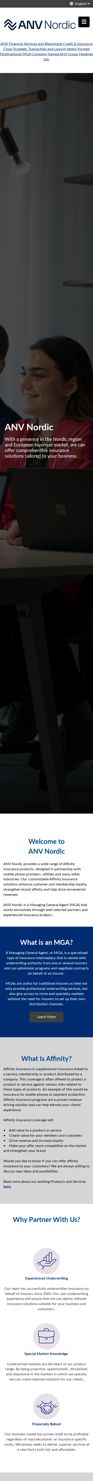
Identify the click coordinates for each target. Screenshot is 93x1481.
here (7, 1186)
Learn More (46, 1017)
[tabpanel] (46, 443)
